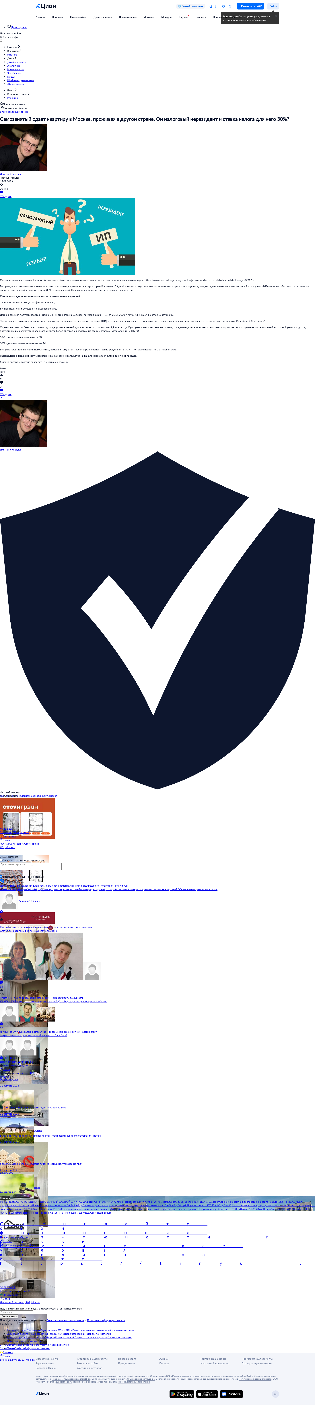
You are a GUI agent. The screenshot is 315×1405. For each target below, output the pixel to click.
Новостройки (78, 17)
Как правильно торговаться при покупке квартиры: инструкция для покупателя (46, 927)
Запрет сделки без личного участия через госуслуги (38, 1344)
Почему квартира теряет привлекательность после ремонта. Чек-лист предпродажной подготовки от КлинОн (64, 885)
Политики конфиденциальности (106, 1320)
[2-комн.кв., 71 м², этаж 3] (22, 812)
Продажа (57, 17)
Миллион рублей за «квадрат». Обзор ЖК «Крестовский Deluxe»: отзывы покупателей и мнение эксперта (69, 1337)
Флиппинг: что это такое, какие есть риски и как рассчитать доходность (41, 997)
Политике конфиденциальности (255, 1378)
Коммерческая (128, 17)
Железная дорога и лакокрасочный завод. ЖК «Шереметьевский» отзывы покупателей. (59, 1333)
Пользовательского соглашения (65, 1320)
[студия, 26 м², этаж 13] (22, 984)
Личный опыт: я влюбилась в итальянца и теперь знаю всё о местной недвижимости (49, 1031)
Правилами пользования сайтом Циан (71, 1378)
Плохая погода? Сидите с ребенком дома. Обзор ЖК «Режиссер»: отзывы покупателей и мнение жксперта (71, 1330)
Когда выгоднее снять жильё (24, 1341)
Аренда (40, 17)
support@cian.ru (64, 1381)
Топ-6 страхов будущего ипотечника (28, 1348)
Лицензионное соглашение (141, 1378)
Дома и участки (103, 17)
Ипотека (149, 17)
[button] (275, 16)
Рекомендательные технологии (134, 1381)
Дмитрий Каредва (11, 174)
